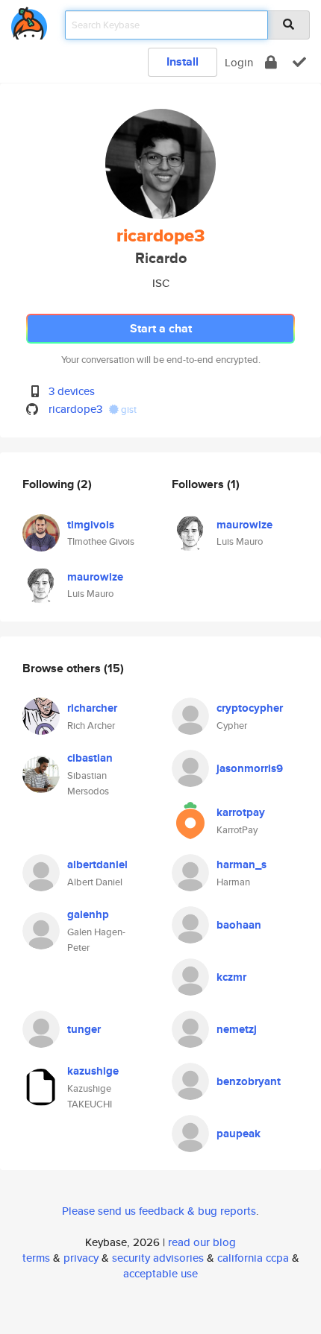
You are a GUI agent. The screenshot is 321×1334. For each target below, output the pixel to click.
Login (239, 62)
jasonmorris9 (249, 768)
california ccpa (253, 1257)
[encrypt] (271, 62)
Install (182, 61)
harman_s (241, 864)
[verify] (299, 62)
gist (128, 409)
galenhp (88, 914)
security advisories (158, 1257)
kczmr (231, 977)
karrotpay (240, 812)
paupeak (238, 1133)
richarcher (92, 708)
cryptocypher (249, 708)
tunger (84, 1029)
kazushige (93, 1071)
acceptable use (160, 1273)
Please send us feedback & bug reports (159, 1210)
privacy (81, 1257)
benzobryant (248, 1081)
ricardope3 (75, 409)
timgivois (90, 524)
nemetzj (236, 1029)
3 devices (72, 391)
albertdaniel (97, 864)
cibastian (90, 758)
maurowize (95, 577)
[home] (29, 20)
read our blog (202, 1242)
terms (36, 1257)
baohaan (238, 925)
